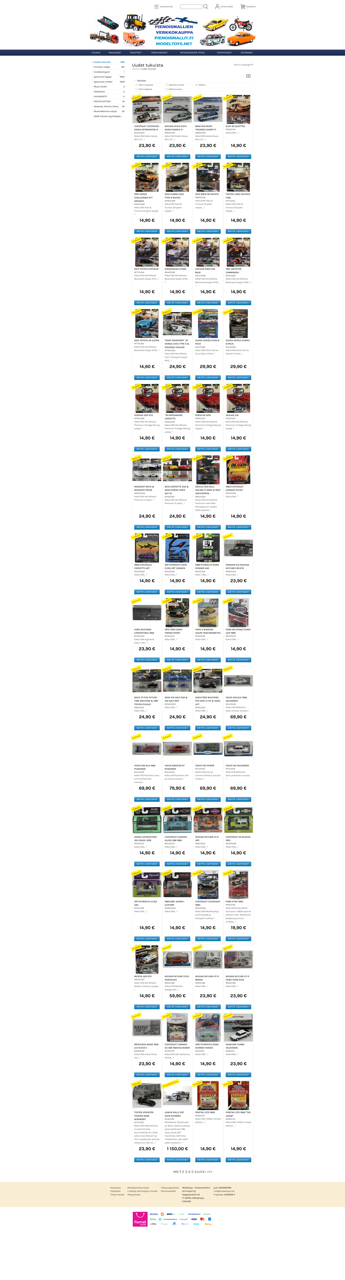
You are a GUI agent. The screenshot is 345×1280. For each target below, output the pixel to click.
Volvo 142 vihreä (204, 765)
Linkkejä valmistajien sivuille (142, 1191)
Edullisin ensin (176, 85)
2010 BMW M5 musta (207, 194)
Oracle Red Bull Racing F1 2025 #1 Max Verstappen (207, 490)
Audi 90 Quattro (235, 126)
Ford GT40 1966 (234, 901)
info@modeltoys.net (224, 1191)
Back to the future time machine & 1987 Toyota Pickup (146, 701)
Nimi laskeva (145, 89)
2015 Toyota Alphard (146, 269)
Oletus (202, 85)
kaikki (200, 1171)
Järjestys (141, 80)
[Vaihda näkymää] (248, 76)
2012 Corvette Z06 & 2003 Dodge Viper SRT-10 (177, 490)
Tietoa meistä (117, 1194)
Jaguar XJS (232, 415)
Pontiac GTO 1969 (205, 1112)
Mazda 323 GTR (143, 976)
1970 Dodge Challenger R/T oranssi (143, 197)
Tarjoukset (114, 52)
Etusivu (96, 52)
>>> (209, 1171)
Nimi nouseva (146, 85)
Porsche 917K (203, 415)
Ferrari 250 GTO (143, 415)
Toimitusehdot (159, 52)
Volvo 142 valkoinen (237, 765)
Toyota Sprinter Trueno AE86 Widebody (143, 1115)
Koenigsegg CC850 (175, 269)
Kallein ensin (175, 89)
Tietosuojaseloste (170, 1187)
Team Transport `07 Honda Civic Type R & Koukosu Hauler (177, 343)
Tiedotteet (135, 52)
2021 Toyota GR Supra (146, 340)
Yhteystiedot (224, 52)
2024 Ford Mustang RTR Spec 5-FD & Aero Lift (207, 701)
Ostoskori (246, 52)
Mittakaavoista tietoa (192, 52)
